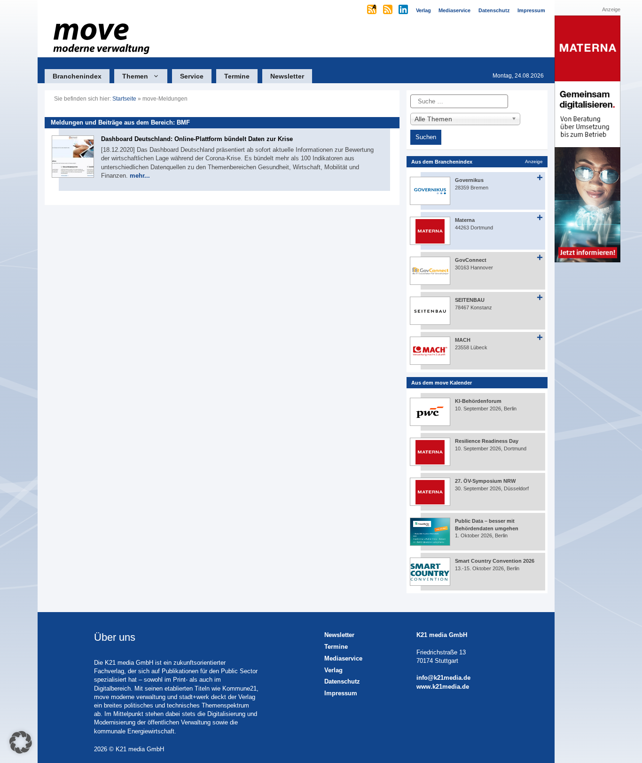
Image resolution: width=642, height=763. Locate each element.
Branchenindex (77, 76)
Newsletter (287, 76)
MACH (462, 340)
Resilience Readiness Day (486, 441)
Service (192, 76)
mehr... (140, 175)
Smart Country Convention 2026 (494, 561)
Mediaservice (343, 658)
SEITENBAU (470, 300)
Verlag (333, 670)
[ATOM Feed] (372, 10)
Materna (465, 220)
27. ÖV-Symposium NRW (485, 481)
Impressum (340, 693)
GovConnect (470, 260)
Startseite (124, 98)
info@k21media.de (443, 677)
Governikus (469, 180)
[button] (20, 742)
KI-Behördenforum (478, 401)
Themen (135, 76)
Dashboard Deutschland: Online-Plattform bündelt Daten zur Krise (197, 138)
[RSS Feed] (388, 10)
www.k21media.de (442, 686)
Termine (237, 76)
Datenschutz (342, 681)
